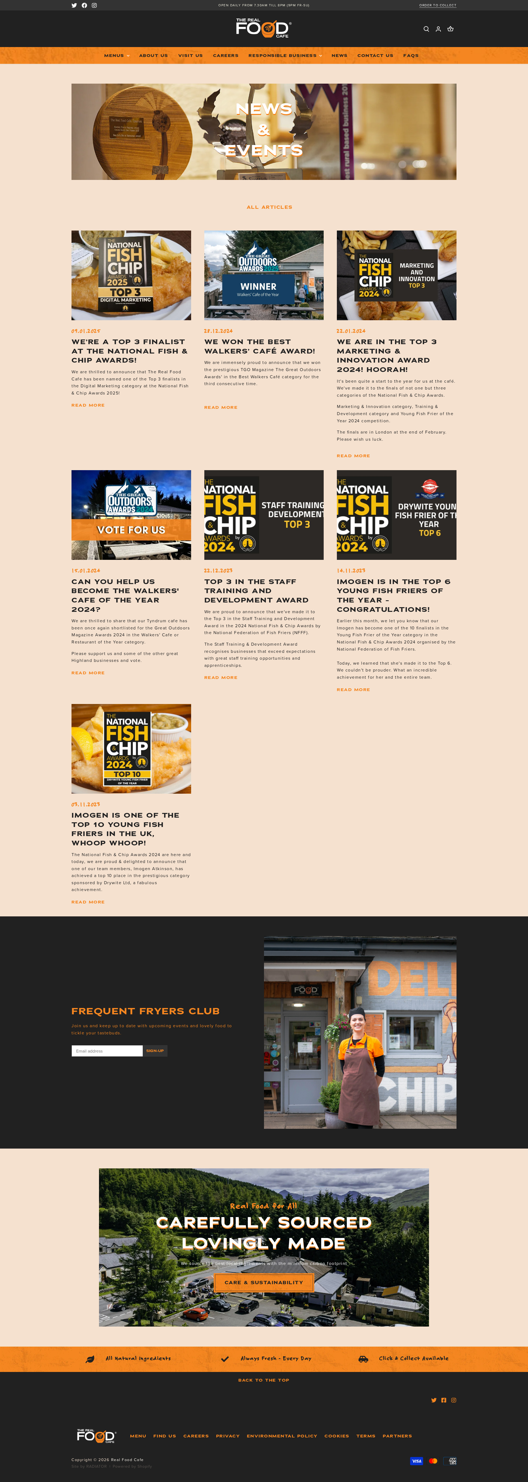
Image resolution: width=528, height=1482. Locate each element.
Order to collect (438, 5)
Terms (366, 1436)
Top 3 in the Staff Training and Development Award (256, 590)
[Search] (426, 28)
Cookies (337, 1436)
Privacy (228, 1436)
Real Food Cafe (127, 1459)
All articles (270, 207)
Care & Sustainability (264, 1283)
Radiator (96, 1466)
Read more (88, 405)
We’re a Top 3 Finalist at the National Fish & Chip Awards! (130, 351)
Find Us (165, 1436)
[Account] (438, 28)
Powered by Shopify (132, 1466)
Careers (196, 1436)
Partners (397, 1436)
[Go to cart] (450, 28)
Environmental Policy (282, 1436)
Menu (138, 1436)
